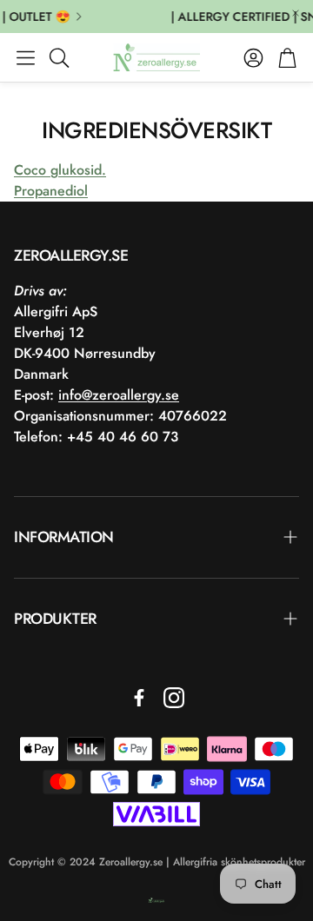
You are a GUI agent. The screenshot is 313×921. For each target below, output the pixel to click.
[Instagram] (173, 697)
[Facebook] (139, 697)
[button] (25, 57)
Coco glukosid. (60, 170)
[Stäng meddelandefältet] (296, 13)
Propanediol (51, 191)
